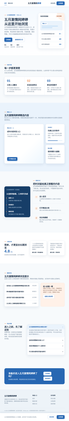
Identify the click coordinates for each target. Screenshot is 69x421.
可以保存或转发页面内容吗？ (37, 351)
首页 (5, 3)
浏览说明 (53, 3)
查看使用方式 (19, 39)
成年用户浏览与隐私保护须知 (15, 297)
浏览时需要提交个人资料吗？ (37, 346)
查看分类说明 (49, 296)
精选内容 (10, 3)
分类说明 (53, 401)
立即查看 (60, 3)
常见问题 (53, 398)
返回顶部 (53, 403)
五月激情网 (34, 3)
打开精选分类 (12, 159)
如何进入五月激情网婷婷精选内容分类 (18, 286)
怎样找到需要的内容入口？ (37, 340)
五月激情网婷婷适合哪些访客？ (38, 327)
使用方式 (34, 403)
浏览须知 (51, 417)
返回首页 (47, 378)
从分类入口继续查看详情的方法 (16, 303)
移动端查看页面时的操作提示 (15, 291)
